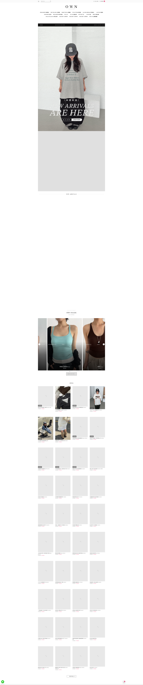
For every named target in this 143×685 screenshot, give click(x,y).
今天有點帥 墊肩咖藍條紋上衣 (43, 621)
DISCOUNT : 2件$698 (63, 16)
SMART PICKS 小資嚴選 (66, 12)
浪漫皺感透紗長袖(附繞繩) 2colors (96, 682)
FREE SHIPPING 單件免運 (57, 14)
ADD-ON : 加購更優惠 (93, 16)
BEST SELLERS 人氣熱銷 (55, 12)
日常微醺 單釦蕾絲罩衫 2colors (60, 682)
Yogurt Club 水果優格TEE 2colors (96, 590)
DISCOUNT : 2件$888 (83, 16)
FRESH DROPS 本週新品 (44, 12)
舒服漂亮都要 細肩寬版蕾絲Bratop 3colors (80, 621)
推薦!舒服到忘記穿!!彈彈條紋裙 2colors (79, 590)
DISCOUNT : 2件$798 (73, 16)
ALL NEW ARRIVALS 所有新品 (88, 12)
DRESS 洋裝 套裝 (96, 14)
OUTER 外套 (88, 14)
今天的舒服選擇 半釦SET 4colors (61, 590)
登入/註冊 (96, 1)
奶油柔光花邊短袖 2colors (42, 682)
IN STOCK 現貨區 (100, 12)
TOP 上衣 (66, 14)
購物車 (103, 1)
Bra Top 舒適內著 (73, 14)
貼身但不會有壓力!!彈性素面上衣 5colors (97, 621)
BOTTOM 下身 (81, 14)
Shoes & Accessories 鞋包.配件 (52, 16)
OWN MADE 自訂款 (47, 14)
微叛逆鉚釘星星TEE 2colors (77, 682)
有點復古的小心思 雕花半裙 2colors (61, 621)
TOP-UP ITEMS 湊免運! (76, 12)
